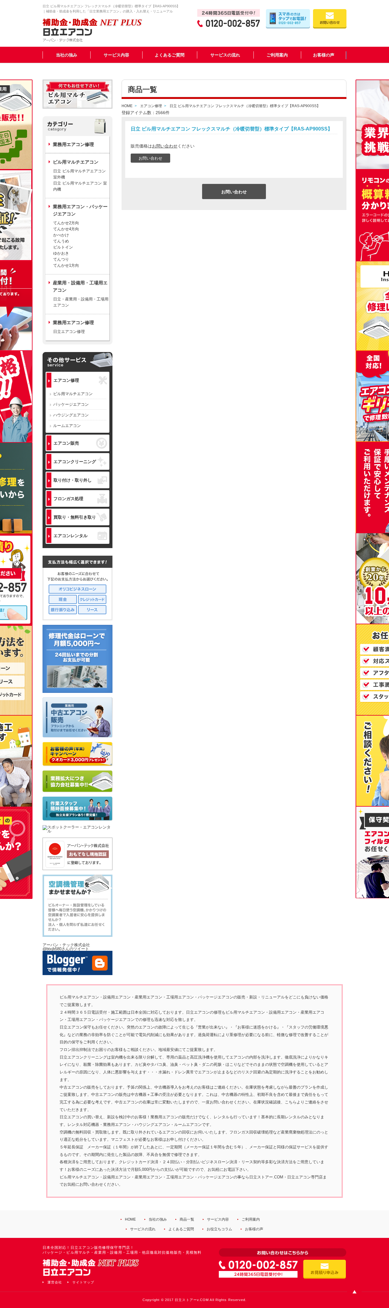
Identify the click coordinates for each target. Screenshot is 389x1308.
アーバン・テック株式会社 (66, 945)
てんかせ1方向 (66, 265)
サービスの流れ (225, 55)
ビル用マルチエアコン (73, 393)
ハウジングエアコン (71, 415)
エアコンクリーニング (74, 461)
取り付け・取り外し (72, 480)
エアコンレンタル (70, 535)
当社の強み (66, 55)
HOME (130, 1219)
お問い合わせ (164, 146)
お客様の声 (323, 55)
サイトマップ (83, 1282)
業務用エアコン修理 (73, 144)
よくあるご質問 (169, 55)
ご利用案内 (277, 55)
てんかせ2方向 (66, 223)
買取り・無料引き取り (74, 517)
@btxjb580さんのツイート (66, 949)
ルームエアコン (67, 425)
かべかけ (61, 235)
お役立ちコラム (219, 1229)
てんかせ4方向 (66, 229)
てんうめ (61, 241)
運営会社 (54, 1282)
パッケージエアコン (71, 404)
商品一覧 (187, 1219)
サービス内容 (116, 55)
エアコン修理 (66, 380)
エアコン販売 (66, 443)
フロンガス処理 (68, 498)
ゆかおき (61, 253)
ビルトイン (63, 247)
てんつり (61, 259)
